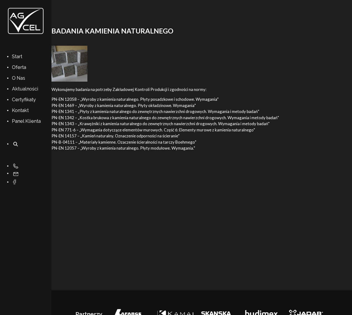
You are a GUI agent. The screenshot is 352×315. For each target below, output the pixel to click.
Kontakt (20, 110)
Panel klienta (26, 121)
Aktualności (25, 89)
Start (17, 56)
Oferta (19, 67)
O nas (18, 78)
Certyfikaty (24, 99)
